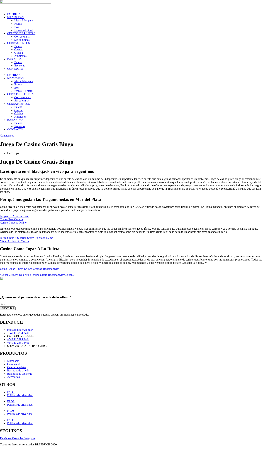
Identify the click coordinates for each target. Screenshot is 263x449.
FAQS (10, 392)
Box (16, 26)
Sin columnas (22, 39)
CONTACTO (15, 68)
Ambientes (20, 55)
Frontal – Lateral (23, 30)
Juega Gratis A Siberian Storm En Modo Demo (26, 237)
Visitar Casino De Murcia (14, 241)
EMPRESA (14, 14)
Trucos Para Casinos (11, 219)
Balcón (18, 46)
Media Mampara (23, 20)
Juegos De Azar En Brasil (14, 216)
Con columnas (22, 36)
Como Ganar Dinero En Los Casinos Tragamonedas (29, 268)
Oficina (18, 52)
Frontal (18, 23)
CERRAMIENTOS (18, 42)
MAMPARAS (15, 17)
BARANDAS (15, 59)
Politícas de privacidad (20, 395)
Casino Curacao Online (13, 222)
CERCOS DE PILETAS (21, 33)
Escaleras (19, 65)
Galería (18, 49)
